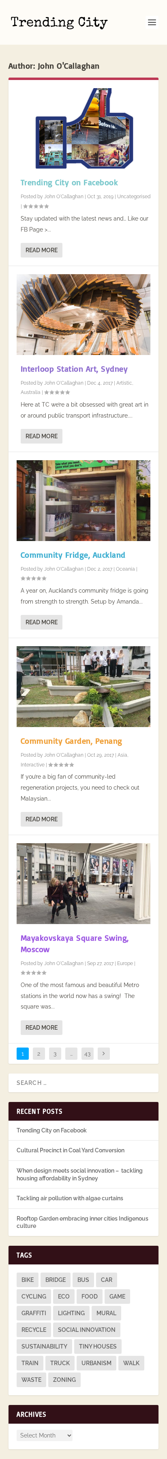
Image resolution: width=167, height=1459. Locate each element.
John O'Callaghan (64, 196)
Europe (125, 963)
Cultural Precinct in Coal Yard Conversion (70, 1150)
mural (106, 1313)
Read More (42, 250)
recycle (33, 1330)
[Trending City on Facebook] (84, 128)
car (106, 1280)
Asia (122, 755)
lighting (71, 1313)
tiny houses (98, 1346)
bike (27, 1280)
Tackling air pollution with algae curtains (70, 1198)
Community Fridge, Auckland (73, 555)
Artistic (124, 383)
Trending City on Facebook (69, 182)
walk (131, 1363)
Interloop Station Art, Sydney (74, 369)
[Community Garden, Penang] (84, 686)
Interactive (33, 765)
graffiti (33, 1313)
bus (83, 1280)
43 (87, 1053)
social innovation (87, 1330)
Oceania (125, 569)
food (89, 1296)
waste (31, 1380)
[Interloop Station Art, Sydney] (84, 314)
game (117, 1296)
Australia (31, 392)
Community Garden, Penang (71, 741)
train (30, 1363)
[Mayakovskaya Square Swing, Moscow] (84, 883)
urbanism (96, 1363)
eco (64, 1296)
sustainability (44, 1346)
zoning (64, 1380)
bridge (55, 1280)
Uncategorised (133, 196)
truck (60, 1363)
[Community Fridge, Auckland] (84, 500)
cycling (33, 1296)
